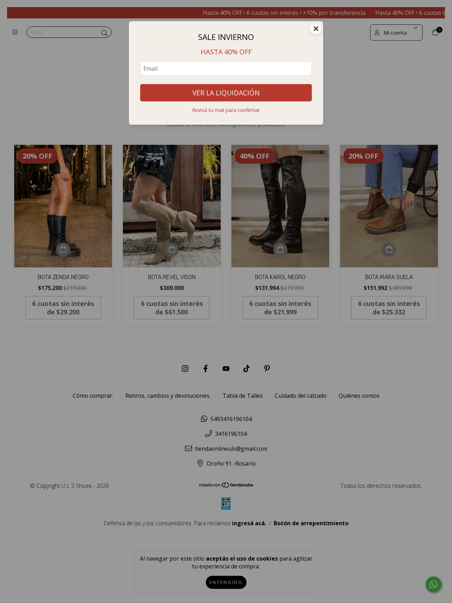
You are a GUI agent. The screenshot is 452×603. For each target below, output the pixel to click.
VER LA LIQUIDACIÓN (226, 92)
